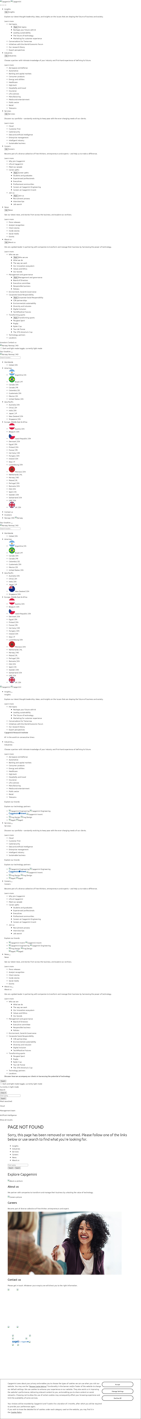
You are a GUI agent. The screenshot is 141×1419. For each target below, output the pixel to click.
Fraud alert (15, 1323)
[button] (13, 518)
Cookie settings (17, 1317)
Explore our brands (12, 801)
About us (12, 242)
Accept (117, 1384)
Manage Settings (117, 1391)
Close (3, 1093)
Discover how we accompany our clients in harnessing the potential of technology (37, 1076)
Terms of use (16, 1309)
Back (15, 27)
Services (11, 114)
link (6, 12)
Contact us (20, 1370)
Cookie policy (16, 1320)
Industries (12, 55)
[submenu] (11, 692)
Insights (11, 12)
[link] (10, 1)
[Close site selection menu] (12, 523)
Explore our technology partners (17, 806)
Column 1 (15, 1349)
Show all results (6, 1119)
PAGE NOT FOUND (26, 1127)
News (10, 210)
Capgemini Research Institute (16, 732)
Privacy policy (16, 1311)
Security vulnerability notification (23, 1314)
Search (3, 1081)
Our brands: (12, 1332)
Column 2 (15, 1375)
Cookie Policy (16, 1412)
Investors (15, 1306)
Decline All (117, 1398)
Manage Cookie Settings (37, 1386)
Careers (11, 149)
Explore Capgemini (22, 1174)
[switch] (1, 348)
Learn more (9, 21)
